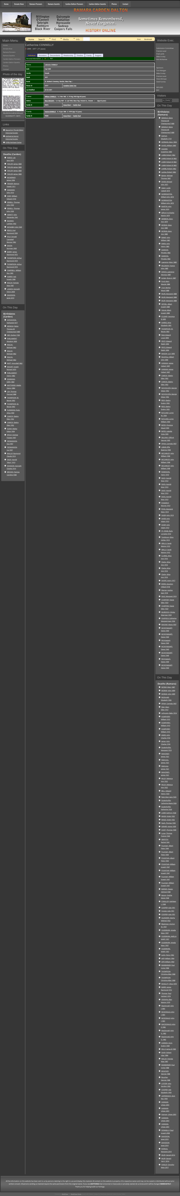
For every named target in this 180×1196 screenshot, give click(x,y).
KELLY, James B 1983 (168, 1049)
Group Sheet (67, 105)
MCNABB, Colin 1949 (14, 227)
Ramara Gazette (54, 4)
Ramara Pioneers (36, 4)
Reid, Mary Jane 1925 (168, 797)
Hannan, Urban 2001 (168, 1114)
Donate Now (19, 4)
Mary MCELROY (49, 101)
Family (89, 55)
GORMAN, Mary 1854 (169, 142)
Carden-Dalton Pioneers (74, 4)
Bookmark (148, 39)
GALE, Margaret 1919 (168, 596)
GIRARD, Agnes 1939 (168, 826)
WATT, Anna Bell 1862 (14, 363)
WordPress (65, 1194)
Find (54, 39)
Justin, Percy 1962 (167, 955)
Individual (31, 55)
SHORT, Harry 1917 (168, 580)
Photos (114, 4)
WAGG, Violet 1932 (168, 816)
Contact (125, 4)
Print (139, 39)
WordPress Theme (76, 1194)
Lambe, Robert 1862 (168, 172)
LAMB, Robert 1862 (168, 155)
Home (6, 4)
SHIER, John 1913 (167, 515)
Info (78, 39)
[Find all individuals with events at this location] (72, 81)
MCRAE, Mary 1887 (168, 687)
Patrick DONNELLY (50, 112)
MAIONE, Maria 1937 (168, 624)
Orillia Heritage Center (14, 142)
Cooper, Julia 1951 (167, 911)
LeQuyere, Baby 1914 (169, 713)
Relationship (68, 55)
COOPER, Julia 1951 (168, 908)
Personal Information (33, 59)
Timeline (80, 55)
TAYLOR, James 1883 (14, 164)
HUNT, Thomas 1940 (168, 830)
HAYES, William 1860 (168, 145)
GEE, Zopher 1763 (13, 335)
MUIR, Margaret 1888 (169, 294)
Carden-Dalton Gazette (97, 4)
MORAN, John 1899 (168, 690)
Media (66, 39)
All (45, 59)
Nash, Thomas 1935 (168, 823)
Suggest (98, 55)
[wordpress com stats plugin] (167, 101)
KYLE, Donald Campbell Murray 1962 (12, 239)
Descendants (55, 55)
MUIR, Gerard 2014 (168, 1155)
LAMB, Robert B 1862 (169, 158)
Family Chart (77, 105)
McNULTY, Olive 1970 (169, 984)
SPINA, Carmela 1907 (168, 444)
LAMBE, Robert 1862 (168, 169)
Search (41, 39)
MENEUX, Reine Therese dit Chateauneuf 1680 (13, 329)
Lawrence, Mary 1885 (169, 262)
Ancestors (43, 55)
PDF (51, 59)
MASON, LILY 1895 (168, 354)
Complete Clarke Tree (69, 86)
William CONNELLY (50, 96)
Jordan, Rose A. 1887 (168, 278)
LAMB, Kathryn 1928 (168, 813)
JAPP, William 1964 (167, 958)
